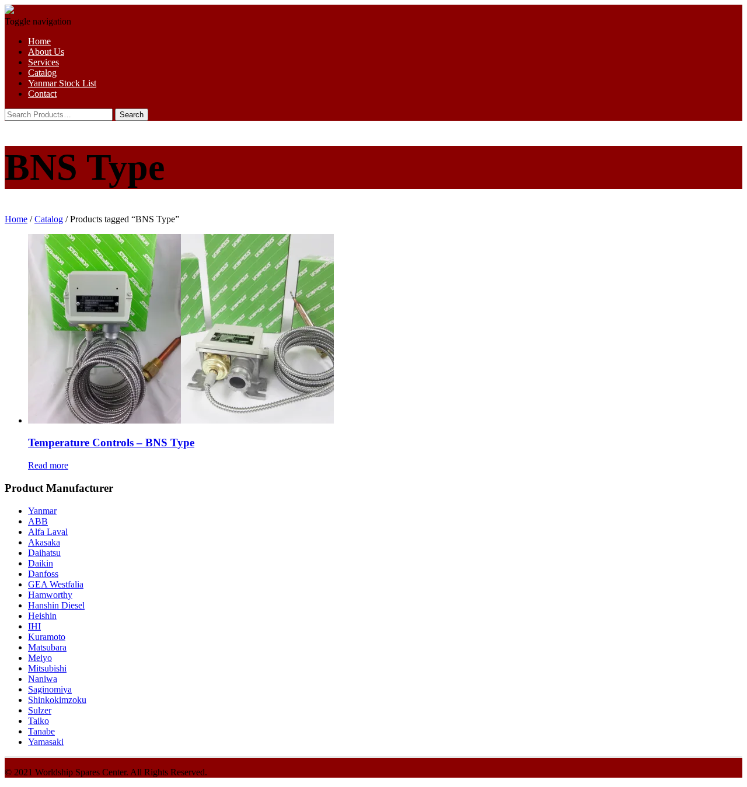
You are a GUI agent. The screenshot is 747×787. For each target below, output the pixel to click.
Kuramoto (46, 637)
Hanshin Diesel (56, 605)
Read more (48, 465)
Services (43, 62)
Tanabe (41, 731)
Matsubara (47, 647)
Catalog (42, 73)
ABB (38, 521)
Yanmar (42, 511)
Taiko (38, 721)
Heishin (42, 616)
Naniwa (42, 679)
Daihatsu (44, 553)
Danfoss (43, 574)
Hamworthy (50, 595)
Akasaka (44, 542)
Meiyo (40, 658)
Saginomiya (50, 689)
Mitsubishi (47, 668)
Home (39, 41)
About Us (46, 52)
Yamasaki (46, 742)
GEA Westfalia (55, 584)
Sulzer (39, 710)
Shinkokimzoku (57, 700)
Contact (42, 94)
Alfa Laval (48, 532)
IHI (34, 626)
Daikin (40, 563)
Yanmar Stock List (62, 83)
